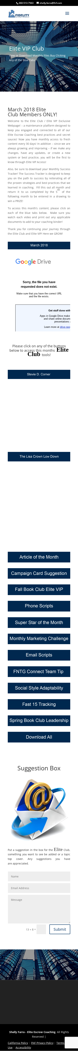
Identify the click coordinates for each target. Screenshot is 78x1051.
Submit (60, 929)
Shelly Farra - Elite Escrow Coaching (32, 1032)
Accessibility (23, 1047)
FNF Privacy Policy (42, 1043)
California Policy (18, 1043)
